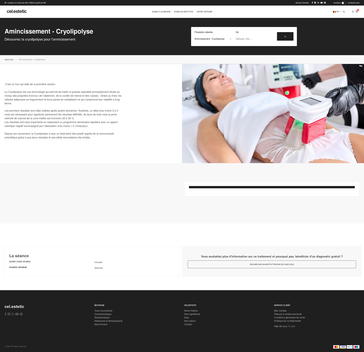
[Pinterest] (21, 314)
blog (186, 317)
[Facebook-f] (5, 314)
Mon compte (280, 310)
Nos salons (190, 320)
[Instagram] (12, 314)
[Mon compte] (353, 11)
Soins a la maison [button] (161, 11)
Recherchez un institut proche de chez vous (272, 264)
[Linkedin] (9, 314)
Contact (188, 324)
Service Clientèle (302, 2)
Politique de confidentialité (287, 320)
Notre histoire (191, 310)
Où (237, 32)
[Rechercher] (344, 11)
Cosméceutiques (102, 314)
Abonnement (100, 324)
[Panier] (356, 11)
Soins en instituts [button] (183, 11)
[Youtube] (17, 314)
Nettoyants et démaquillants (108, 320)
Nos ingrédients (192, 314)
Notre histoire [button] (204, 11)
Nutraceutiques (102, 317)
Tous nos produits (103, 310)
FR (337, 11)
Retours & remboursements (288, 314)
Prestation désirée (204, 32)
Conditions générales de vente (289, 317)
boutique (337, 2)
